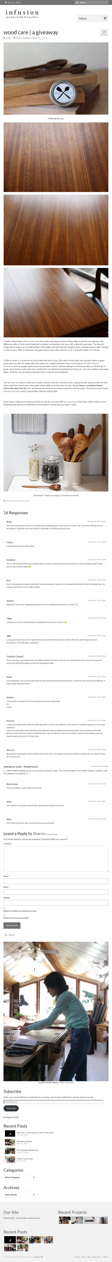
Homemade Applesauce (28, 1150)
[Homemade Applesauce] (34, 1239)
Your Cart (14, 2)
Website (7, 898)
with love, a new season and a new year (35, 1132)
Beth (9, 521)
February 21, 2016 (94, 819)
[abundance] (10, 1247)
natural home (36, 38)
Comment (8, 844)
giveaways (27, 38)
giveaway (8, 501)
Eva (8, 580)
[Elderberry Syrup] (22, 1239)
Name (6, 876)
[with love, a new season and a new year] (10, 1239)
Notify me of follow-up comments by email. (20, 911)
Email (6, 887)
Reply (103, 521)
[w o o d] (77, 1220)
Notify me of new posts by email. (16, 918)
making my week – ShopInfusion (21, 766)
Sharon (39, 833)
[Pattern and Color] (47, 1239)
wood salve (34, 341)
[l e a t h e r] (89, 1220)
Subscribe (11, 1108)
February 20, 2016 (94, 801)
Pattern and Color (25, 1159)
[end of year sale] (22, 1247)
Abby (9, 38)
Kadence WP (38, 1257)
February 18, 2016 (94, 521)
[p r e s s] (64, 1220)
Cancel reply (52, 834)
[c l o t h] (101, 1220)
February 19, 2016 (94, 600)
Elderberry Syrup (24, 1141)
